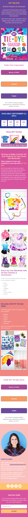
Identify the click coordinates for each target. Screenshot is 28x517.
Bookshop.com (7, 104)
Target (14, 96)
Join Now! (14, 511)
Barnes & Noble (14, 72)
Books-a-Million (18, 102)
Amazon (14, 84)
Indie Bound (15, 104)
